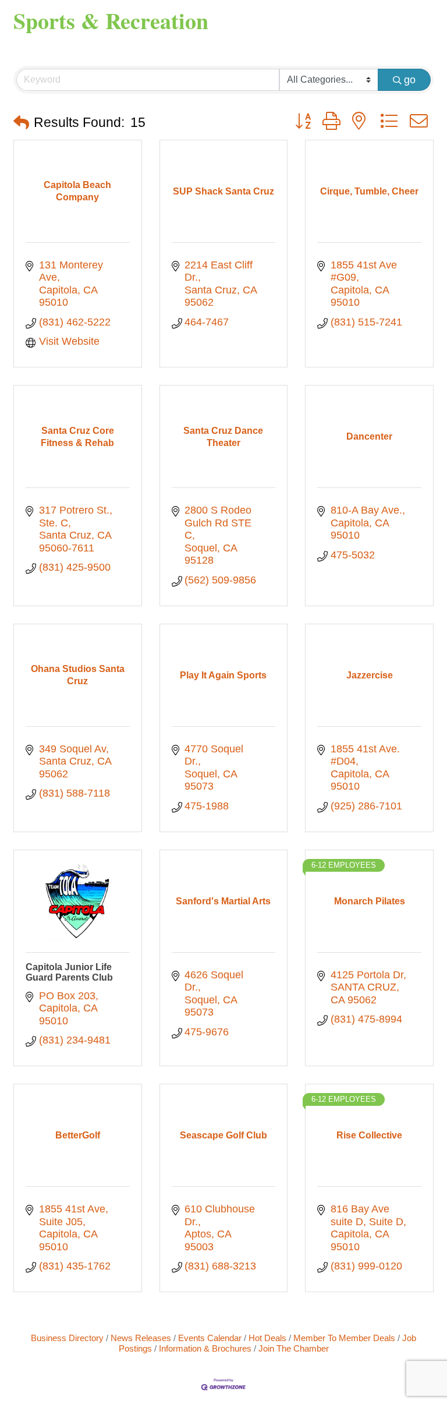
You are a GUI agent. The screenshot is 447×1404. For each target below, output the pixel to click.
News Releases (141, 1338)
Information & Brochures (205, 1348)
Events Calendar (210, 1338)
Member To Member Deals (344, 1338)
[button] (21, 123)
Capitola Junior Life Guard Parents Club (69, 972)
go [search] (410, 80)
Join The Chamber (293, 1348)
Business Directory (67, 1338)
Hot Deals (267, 1338)
